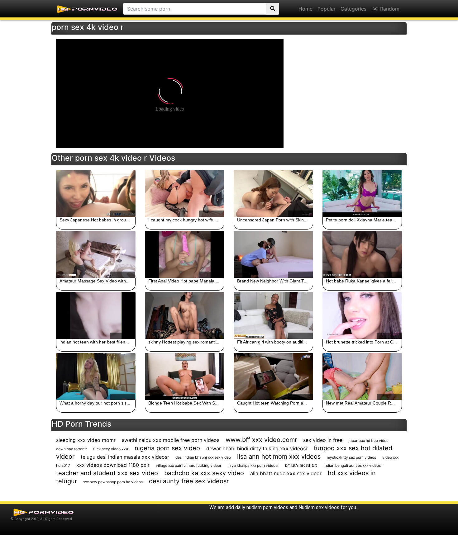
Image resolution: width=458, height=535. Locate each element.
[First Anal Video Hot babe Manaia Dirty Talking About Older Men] (184, 254)
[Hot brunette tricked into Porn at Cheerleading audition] (362, 315)
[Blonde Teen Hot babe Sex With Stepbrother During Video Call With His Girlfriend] (184, 376)
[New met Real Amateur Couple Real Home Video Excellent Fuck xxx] (362, 376)
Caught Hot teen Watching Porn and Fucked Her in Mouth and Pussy (305, 402)
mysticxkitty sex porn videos (351, 457)
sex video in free (322, 440)
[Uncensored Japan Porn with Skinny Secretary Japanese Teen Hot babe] (273, 193)
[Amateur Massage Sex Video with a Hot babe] (96, 254)
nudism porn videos (267, 507)
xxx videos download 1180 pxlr (113, 465)
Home (305, 9)
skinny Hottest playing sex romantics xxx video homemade (205, 341)
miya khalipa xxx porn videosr (253, 465)
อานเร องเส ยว (301, 465)
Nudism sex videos (318, 507)
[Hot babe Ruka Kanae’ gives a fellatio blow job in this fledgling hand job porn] (362, 254)
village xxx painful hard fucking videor (188, 465)
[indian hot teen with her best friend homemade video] (96, 315)
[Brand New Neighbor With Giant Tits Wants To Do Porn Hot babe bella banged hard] (273, 254)
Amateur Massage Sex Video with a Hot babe (104, 280)
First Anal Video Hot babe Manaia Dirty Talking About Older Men (211, 280)
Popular (326, 9)
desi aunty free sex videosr (189, 481)
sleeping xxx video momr (86, 440)
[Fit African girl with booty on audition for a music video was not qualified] (273, 315)
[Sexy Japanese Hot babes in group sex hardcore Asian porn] (96, 193)
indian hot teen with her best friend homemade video (111, 341)
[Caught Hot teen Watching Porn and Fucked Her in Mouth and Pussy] (273, 376)
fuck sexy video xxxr (110, 449)
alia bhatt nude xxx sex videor (286, 473)
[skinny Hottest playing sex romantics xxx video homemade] (184, 315)
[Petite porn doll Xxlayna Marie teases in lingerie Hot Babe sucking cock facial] (362, 193)
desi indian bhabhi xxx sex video (203, 457)
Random (389, 9)
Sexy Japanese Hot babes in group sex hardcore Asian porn (119, 219)
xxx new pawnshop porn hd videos (113, 482)
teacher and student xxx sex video (107, 473)
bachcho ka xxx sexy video (204, 473)
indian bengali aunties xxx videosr (353, 465)
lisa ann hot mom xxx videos (279, 456)
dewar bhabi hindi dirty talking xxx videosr (257, 448)
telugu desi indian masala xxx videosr (125, 457)
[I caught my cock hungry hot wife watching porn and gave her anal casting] (184, 193)
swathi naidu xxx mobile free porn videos (170, 440)
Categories (353, 9)
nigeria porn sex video (167, 448)
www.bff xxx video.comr (261, 439)
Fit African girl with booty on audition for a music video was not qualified (307, 341)
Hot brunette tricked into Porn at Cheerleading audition (379, 341)
